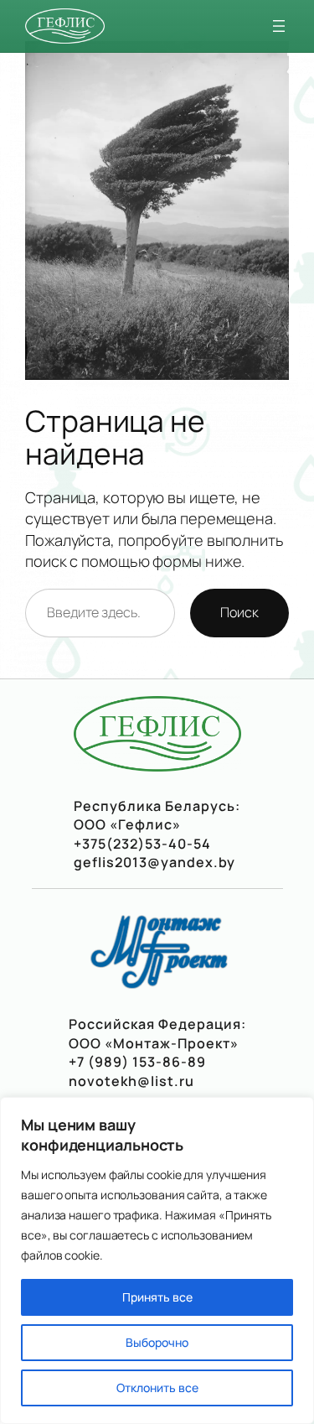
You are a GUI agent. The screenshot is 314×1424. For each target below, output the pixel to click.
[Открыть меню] (279, 26)
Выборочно (157, 1342)
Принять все (157, 1297)
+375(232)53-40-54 (142, 843)
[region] (157, 1260)
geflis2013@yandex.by (154, 862)
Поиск (239, 612)
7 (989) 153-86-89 (141, 1061)
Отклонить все (157, 1387)
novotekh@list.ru (131, 1081)
